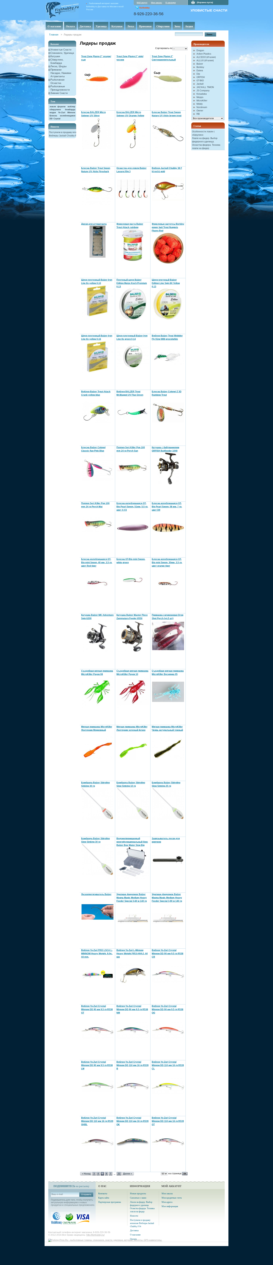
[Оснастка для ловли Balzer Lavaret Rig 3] (133, 189)
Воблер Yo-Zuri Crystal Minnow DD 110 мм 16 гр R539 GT (168, 1121)
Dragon (200, 50)
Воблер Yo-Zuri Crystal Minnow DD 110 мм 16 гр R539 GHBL (97, 1121)
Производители (201, 44)
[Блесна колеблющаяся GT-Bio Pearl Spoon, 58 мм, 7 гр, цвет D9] (168, 528)
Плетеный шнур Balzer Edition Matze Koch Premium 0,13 (131, 283)
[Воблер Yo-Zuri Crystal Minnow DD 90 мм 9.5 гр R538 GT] (98, 1030)
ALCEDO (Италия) (206, 57)
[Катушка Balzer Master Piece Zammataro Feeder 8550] (133, 636)
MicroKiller (201, 100)
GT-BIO (200, 80)
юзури (53, 112)
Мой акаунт (142, 2)
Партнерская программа (109, 1201)
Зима (177, 26)
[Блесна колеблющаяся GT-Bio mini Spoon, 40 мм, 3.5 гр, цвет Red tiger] (98, 584)
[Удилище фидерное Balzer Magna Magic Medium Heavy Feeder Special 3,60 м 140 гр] (133, 919)
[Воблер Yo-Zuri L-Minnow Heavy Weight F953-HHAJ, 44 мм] (133, 975)
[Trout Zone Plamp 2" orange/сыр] (98, 77)
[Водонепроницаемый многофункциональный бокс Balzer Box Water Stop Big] (133, 863)
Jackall (200, 84)
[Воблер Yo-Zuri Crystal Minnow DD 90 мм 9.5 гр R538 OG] (168, 1030)
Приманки (145, 26)
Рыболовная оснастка (57, 81)
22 (119, 1173)
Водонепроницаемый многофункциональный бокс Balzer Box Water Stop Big (132, 841)
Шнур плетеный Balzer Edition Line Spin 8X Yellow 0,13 (166, 283)
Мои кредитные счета (172, 1197)
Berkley (200, 67)
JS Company (202, 90)
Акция (189, 26)
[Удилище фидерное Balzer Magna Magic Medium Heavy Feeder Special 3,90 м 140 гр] (168, 919)
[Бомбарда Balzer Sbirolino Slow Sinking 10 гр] (133, 804)
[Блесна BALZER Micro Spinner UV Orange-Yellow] (133, 133)
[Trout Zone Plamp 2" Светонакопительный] (168, 77)
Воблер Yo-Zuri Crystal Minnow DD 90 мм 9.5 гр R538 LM (97, 1065)
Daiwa (199, 70)
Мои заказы (156, 2)
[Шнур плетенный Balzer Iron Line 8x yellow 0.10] (98, 301)
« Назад (86, 1173)
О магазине (54, 26)
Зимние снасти (59, 93)
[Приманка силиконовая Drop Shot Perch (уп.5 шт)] (168, 636)
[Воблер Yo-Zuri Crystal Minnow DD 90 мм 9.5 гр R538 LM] (98, 1086)
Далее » (127, 1173)
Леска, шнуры (58, 66)
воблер (71, 106)
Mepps (199, 97)
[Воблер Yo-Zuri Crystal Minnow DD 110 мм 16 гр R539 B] (133, 1086)
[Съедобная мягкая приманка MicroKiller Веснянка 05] (168, 692)
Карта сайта (103, 1197)
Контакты (102, 1193)
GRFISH (200, 77)
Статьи (197, 126)
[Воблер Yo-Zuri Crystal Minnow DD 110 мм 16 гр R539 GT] (168, 1142)
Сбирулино (163, 26)
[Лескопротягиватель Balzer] (98, 912)
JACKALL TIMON (205, 87)
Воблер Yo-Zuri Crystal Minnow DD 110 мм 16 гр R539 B (132, 1065)
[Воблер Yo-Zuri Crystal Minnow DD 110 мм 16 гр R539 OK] (133, 1142)
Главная (53, 34)
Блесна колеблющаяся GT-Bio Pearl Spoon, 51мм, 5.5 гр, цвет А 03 (132, 506)
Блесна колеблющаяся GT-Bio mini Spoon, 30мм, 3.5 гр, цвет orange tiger (167, 562)
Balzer (199, 64)
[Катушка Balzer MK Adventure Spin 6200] (98, 636)
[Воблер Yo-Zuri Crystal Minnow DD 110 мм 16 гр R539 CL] (168, 1086)
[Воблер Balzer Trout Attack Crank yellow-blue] (98, 413)
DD (51, 118)
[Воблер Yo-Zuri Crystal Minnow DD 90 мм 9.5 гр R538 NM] (133, 1030)
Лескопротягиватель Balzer (96, 894)
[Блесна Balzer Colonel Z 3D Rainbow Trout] (168, 413)
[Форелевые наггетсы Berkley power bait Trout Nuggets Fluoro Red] (168, 248)
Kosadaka (201, 94)
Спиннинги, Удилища (62, 53)
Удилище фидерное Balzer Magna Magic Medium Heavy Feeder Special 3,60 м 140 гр (131, 897)
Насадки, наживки (61, 73)
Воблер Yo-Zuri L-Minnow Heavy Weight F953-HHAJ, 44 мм (132, 953)
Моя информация (170, 1206)
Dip (198, 74)
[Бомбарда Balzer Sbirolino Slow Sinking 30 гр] (98, 860)
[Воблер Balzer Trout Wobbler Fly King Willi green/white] (168, 357)
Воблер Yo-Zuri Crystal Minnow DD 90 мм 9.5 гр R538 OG (167, 1009)
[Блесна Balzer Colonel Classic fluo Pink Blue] (98, 468)
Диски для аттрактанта (94, 224)
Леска (130, 26)
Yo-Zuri (61, 112)
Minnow (71, 112)
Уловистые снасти (61, 49)
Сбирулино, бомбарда (57, 61)
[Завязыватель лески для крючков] (168, 860)
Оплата (70, 26)
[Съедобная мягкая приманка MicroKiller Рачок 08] (98, 692)
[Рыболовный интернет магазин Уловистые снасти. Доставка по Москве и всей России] (67, 9)
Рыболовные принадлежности (60, 88)
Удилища (101, 26)
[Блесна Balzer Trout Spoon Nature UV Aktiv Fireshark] (98, 189)
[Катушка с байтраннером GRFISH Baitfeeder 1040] (168, 468)
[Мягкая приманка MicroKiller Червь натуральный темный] (168, 748)
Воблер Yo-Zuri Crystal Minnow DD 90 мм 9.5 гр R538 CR (167, 953)
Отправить (86, 1194)
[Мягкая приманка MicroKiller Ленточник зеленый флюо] (133, 748)
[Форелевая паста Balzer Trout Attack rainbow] (133, 245)
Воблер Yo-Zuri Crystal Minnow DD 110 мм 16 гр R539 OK (132, 1121)
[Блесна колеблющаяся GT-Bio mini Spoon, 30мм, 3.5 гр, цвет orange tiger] (168, 584)
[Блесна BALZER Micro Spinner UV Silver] (98, 133)
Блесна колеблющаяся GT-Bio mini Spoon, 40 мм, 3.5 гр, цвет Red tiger (96, 562)
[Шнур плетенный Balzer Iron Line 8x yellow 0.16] (98, 357)
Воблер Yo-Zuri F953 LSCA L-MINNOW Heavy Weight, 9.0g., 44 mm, (97, 953)
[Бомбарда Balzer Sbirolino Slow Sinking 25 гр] (168, 804)
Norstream (201, 107)
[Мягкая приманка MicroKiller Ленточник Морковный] (98, 748)
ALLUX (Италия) (205, 60)
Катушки (116, 26)
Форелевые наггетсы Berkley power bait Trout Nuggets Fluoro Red (168, 227)
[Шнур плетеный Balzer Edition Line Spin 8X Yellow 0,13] (168, 304)
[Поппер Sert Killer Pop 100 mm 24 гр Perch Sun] (133, 468)
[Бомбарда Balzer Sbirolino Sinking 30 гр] (98, 804)
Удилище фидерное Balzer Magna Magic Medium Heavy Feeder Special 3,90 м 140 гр (167, 897)
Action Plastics (203, 54)
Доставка (85, 26)
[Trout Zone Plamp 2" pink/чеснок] (133, 77)
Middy (199, 104)
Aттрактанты (58, 76)
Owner (199, 110)
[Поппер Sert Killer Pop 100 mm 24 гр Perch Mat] (98, 524)
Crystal (56, 118)
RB (198, 114)
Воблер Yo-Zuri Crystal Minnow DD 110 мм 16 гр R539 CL (168, 1065)
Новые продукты (138, 1193)
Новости (55, 126)
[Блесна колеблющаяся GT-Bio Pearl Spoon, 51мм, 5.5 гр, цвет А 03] (133, 528)
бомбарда (70, 109)
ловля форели (58, 106)
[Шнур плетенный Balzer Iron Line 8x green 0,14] (133, 357)
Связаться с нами (138, 1197)
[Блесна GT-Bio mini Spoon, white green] (133, 580)
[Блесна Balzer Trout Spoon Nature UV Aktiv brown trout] (168, 133)
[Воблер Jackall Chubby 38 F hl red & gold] (168, 189)
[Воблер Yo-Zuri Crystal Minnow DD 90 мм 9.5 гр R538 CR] (168, 975)
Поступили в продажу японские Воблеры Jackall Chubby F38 (142, 1223)
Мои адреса (167, 1201)
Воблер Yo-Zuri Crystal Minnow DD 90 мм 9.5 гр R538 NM (132, 1009)
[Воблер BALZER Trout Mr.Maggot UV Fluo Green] (133, 413)
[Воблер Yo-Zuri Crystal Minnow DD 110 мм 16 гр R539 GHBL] (98, 1142)
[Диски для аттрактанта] (98, 242)
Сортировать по (163, 48)
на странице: (175, 1173)
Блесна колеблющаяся (62, 116)
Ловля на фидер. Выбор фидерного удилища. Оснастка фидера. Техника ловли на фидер (142, 1206)
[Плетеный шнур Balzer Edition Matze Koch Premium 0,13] (133, 304)
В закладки (170, 2)
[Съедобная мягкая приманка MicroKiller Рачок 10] (133, 692)
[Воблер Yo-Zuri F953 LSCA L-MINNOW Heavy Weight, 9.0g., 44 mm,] (98, 975)
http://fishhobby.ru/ (95, 1235)
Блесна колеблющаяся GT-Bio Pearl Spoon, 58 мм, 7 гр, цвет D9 (167, 506)
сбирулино (55, 109)
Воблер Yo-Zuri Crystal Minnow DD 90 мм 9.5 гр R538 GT (97, 1009)
